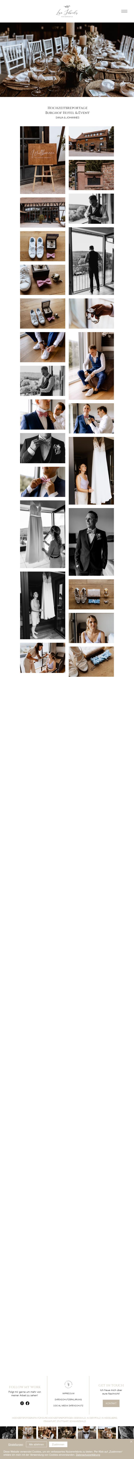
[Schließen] (131, 1441)
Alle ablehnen (36, 1444)
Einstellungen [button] (15, 1444)
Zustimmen (58, 1444)
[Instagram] (22, 1403)
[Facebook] (27, 1403)
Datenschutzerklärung (88, 1454)
